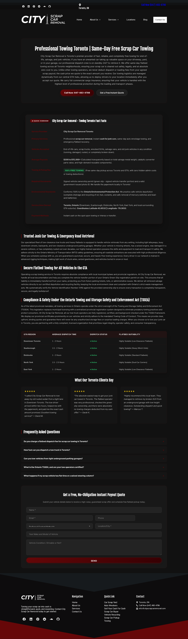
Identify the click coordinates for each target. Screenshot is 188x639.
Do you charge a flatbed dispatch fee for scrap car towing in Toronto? (56, 441)
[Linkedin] (28, 6)
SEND (94, 561)
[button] (95, 20)
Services (112, 19)
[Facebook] (23, 6)
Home (79, 19)
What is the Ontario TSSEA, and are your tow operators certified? (54, 467)
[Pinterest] (34, 6)
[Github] (49, 6)
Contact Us (160, 20)
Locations (130, 19)
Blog (145, 19)
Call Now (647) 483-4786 (153, 4)
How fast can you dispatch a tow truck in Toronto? (47, 450)
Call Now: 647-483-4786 (77, 92)
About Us (94, 19)
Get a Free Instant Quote (112, 92)
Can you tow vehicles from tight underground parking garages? (53, 458)
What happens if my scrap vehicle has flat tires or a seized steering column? (59, 476)
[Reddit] (39, 6)
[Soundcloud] (44, 6)
